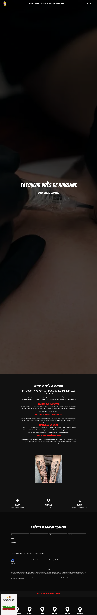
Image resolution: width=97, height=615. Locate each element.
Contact (63, 3)
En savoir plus (42, 448)
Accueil (31, 3)
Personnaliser (9, 611)
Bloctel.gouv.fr (77, 577)
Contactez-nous (53, 448)
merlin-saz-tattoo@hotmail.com (79, 507)
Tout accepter (9, 606)
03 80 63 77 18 (48, 507)
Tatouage (37, 3)
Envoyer (48, 569)
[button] (45, 3)
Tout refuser (9, 609)
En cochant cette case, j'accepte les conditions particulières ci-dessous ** (28, 553)
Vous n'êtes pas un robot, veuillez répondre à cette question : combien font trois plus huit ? (38, 560)
